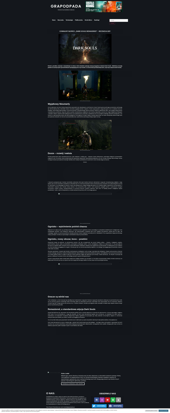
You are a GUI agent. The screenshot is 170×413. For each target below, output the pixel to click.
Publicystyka (79, 20)
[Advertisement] (85, 172)
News (54, 20)
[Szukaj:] (119, 20)
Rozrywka (61, 20)
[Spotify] (113, 400)
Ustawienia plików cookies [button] (151, 410)
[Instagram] (102, 400)
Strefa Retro (88, 20)
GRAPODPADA (66, 6)
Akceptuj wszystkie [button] (163, 410)
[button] (86, 6)
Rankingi (96, 20)
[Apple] (118, 400)
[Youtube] (107, 400)
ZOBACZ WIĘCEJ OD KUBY (73, 383)
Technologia (69, 20)
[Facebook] (96, 400)
